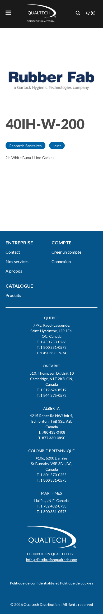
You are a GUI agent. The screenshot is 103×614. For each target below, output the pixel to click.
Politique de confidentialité (32, 583)
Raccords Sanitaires (25, 145)
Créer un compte (66, 251)
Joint (57, 145)
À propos (14, 270)
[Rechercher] (78, 13)
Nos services (17, 261)
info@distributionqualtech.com (51, 559)
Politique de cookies (76, 583)
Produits (13, 295)
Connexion (61, 261)
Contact (13, 251)
